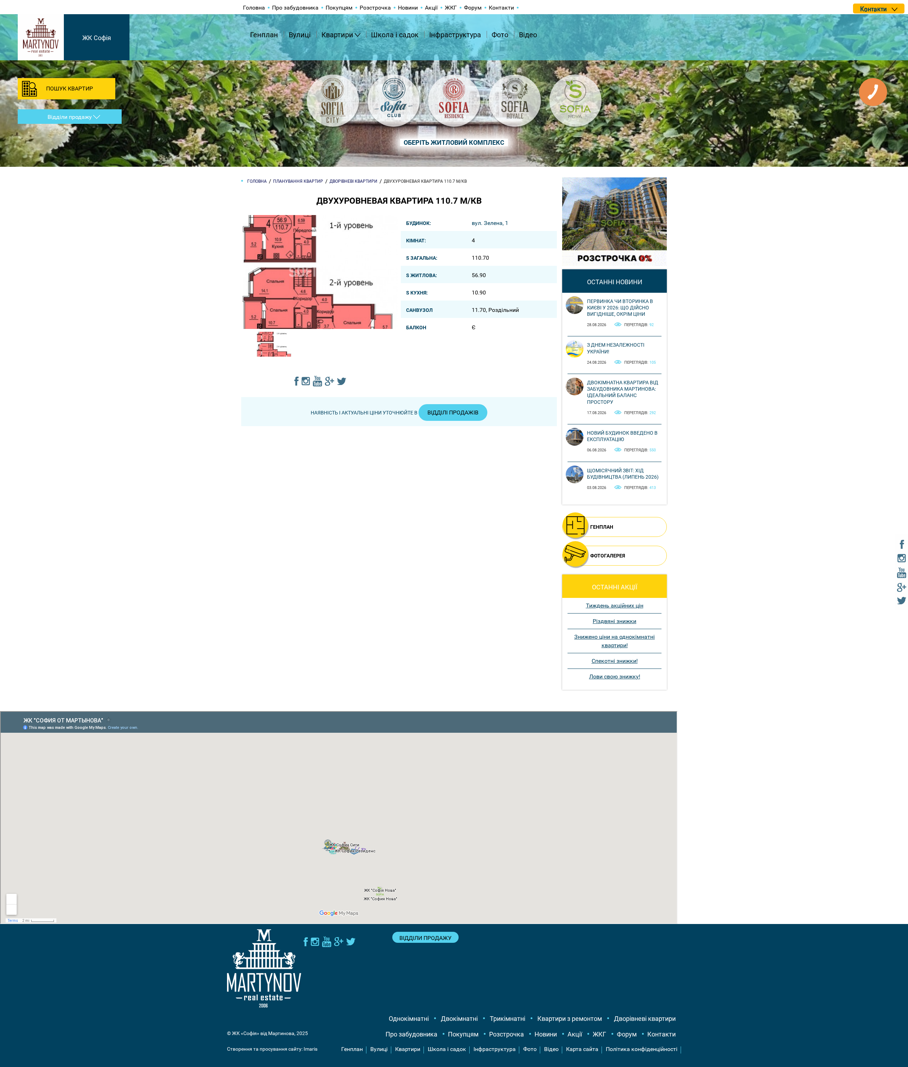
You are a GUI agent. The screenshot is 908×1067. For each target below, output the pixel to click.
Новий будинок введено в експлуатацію (622, 436)
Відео (528, 35)
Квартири (337, 35)
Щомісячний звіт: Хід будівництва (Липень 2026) (623, 474)
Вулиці (300, 35)
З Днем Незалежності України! (615, 348)
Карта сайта (582, 1049)
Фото (500, 35)
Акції (431, 7)
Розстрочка (375, 7)
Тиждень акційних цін (614, 605)
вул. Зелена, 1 (490, 223)
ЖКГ (451, 7)
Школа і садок (395, 35)
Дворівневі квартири (645, 1018)
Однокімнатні (409, 1018)
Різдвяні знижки (614, 621)
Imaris (310, 1049)
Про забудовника (295, 7)
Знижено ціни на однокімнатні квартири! (614, 641)
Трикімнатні (507, 1018)
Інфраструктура (455, 35)
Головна (254, 7)
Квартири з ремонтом (569, 1018)
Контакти (501, 7)
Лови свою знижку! (614, 676)
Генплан (264, 35)
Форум (473, 7)
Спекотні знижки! (615, 661)
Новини (408, 7)
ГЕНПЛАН (601, 527)
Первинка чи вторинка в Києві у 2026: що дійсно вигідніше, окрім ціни (620, 307)
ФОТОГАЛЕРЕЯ (607, 556)
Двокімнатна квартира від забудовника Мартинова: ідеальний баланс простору (622, 392)
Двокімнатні (459, 1018)
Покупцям (339, 7)
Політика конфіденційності (641, 1049)
